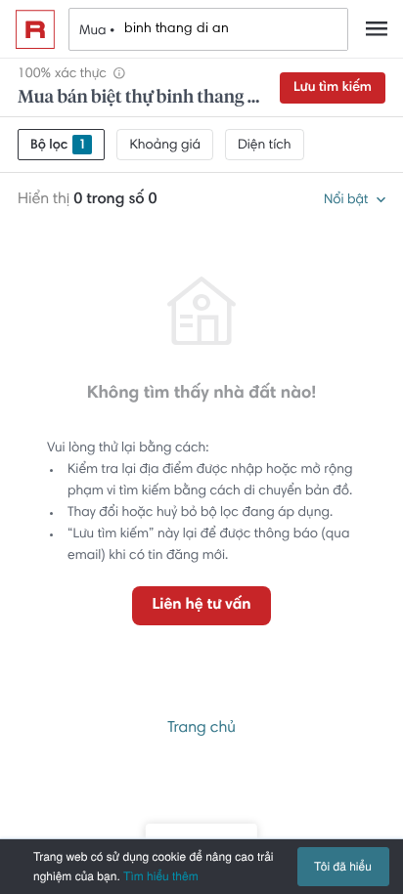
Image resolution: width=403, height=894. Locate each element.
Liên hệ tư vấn (201, 606)
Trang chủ (201, 729)
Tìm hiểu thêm (161, 876)
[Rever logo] (35, 29)
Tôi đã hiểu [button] (343, 866)
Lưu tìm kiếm (332, 88)
